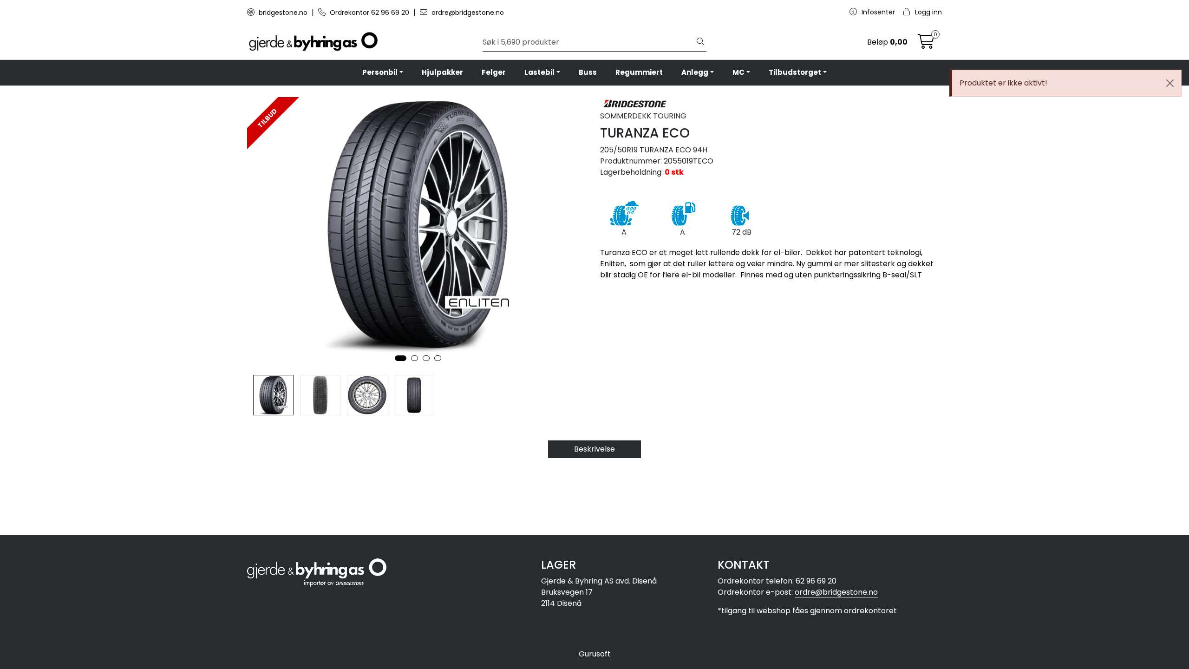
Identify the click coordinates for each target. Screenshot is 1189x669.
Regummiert (639, 72)
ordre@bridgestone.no (467, 12)
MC (738, 72)
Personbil (380, 72)
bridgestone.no (283, 12)
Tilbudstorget (795, 72)
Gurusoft (595, 654)
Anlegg (694, 72)
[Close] (1170, 83)
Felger (494, 72)
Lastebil (539, 72)
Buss (588, 72)
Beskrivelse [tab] (594, 449)
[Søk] (700, 42)
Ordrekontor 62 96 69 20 (369, 12)
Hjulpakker (442, 72)
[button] (400, 358)
